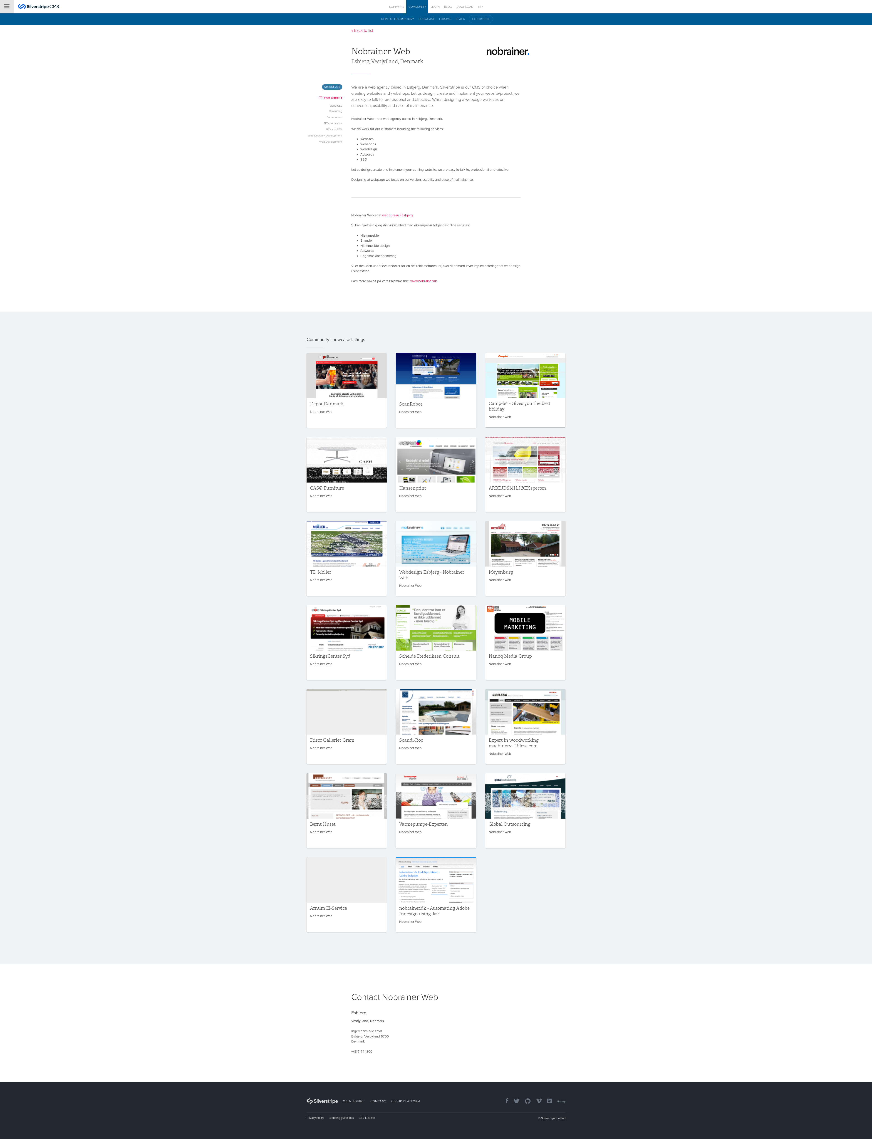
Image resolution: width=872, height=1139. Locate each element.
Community (417, 7)
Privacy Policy (315, 1118)
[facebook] (504, 1101)
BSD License (367, 1118)
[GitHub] (525, 1101)
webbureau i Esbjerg (397, 215)
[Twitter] (514, 1101)
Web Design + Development (325, 135)
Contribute (481, 19)
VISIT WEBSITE (333, 97)
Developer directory (397, 19)
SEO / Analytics (333, 123)
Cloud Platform (405, 1101)
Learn (435, 7)
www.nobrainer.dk (423, 281)
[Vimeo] (537, 1101)
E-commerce (334, 117)
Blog (448, 7)
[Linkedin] (547, 1101)
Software (396, 7)
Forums (445, 19)
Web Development (330, 141)
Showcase (427, 19)
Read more (347, 390)
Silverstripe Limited (553, 1118)
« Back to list (362, 30)
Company (378, 1101)
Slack (460, 19)
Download (464, 7)
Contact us (331, 87)
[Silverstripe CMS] (38, 7)
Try (480, 7)
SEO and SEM (334, 129)
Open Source (354, 1101)
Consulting (335, 111)
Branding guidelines (341, 1118)
